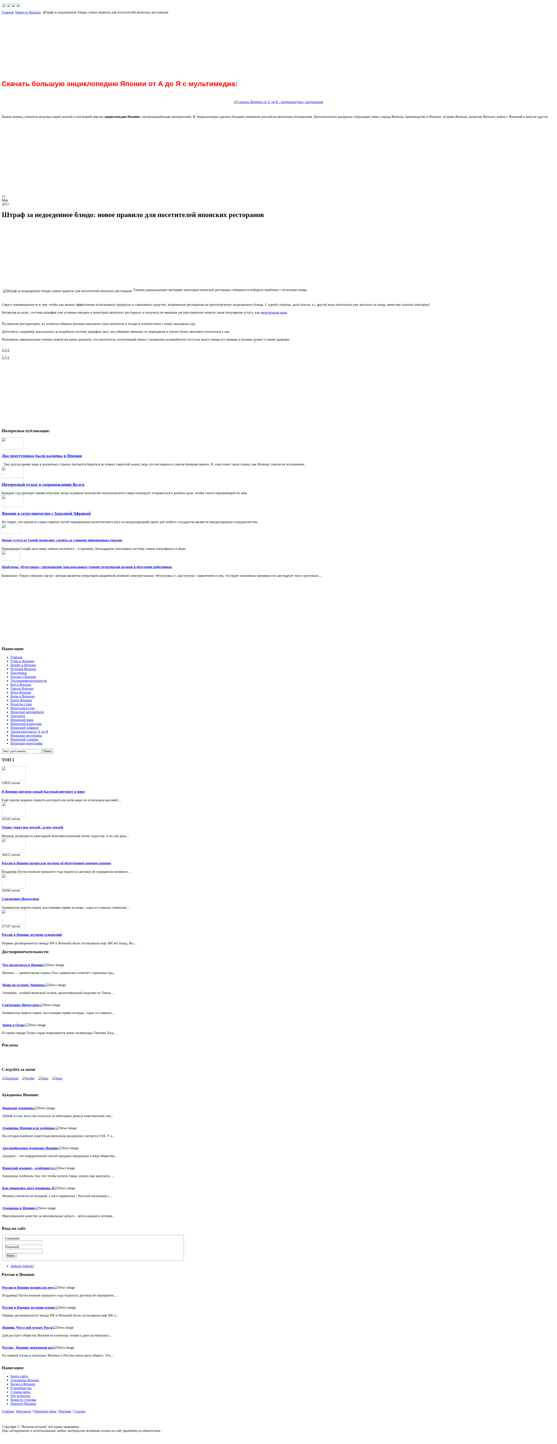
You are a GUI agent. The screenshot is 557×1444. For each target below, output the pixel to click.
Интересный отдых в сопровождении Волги (43, 484)
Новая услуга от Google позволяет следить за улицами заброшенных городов (62, 540)
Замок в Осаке (13, 1025)
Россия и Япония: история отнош (28, 1307)
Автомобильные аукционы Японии (30, 1148)
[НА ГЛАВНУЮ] (4, 6)
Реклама (65, 1411)
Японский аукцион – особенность (28, 1168)
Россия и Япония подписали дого (28, 1287)
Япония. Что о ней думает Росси (27, 1327)
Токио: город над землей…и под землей (32, 827)
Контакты (23, 1411)
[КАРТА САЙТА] (9, 6)
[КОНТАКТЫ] (13, 6)
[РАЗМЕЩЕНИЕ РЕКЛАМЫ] (18, 6)
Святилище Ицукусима (20, 899)
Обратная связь (45, 1411)
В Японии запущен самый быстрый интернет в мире (43, 791)
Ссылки (79, 1411)
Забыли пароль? (22, 1266)
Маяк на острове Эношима (23, 985)
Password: (12, 1247)
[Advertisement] (132, 44)
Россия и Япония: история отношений (32, 935)
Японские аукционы (18, 1108)
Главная (7, 12)
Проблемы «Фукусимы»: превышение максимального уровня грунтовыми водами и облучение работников (87, 567)
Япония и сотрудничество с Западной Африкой (46, 513)
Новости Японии (28, 12)
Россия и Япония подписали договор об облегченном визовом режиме (56, 863)
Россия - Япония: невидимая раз (27, 1347)
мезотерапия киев (274, 312)
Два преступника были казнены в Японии (42, 455)
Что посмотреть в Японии (22, 965)
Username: (12, 1238)
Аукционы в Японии (18, 1208)
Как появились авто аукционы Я (28, 1188)
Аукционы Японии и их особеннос (28, 1128)
